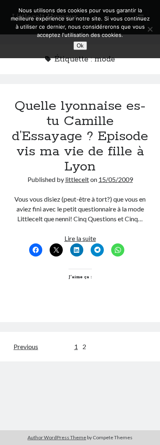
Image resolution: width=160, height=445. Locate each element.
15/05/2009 (115, 179)
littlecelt (77, 179)
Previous (26, 346)
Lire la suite (80, 238)
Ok (80, 46)
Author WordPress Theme (56, 437)
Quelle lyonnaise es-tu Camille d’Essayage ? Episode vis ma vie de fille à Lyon (80, 136)
